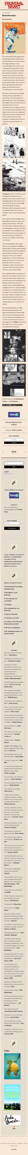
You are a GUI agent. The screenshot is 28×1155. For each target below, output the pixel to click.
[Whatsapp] (19, 405)
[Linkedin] (15, 405)
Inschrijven (12, 528)
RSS (14, 1129)
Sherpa (16, 322)
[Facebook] (10, 405)
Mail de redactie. (17, 430)
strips (14, 425)
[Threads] (17, 405)
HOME (14, 452)
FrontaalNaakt (14, 5)
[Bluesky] (3, 405)
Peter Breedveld (14, 422)
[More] (21, 405)
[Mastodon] (8, 405)
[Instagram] (12, 405)
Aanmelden (14, 442)
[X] (6, 405)
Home (14, 1149)
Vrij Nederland (14, 401)
